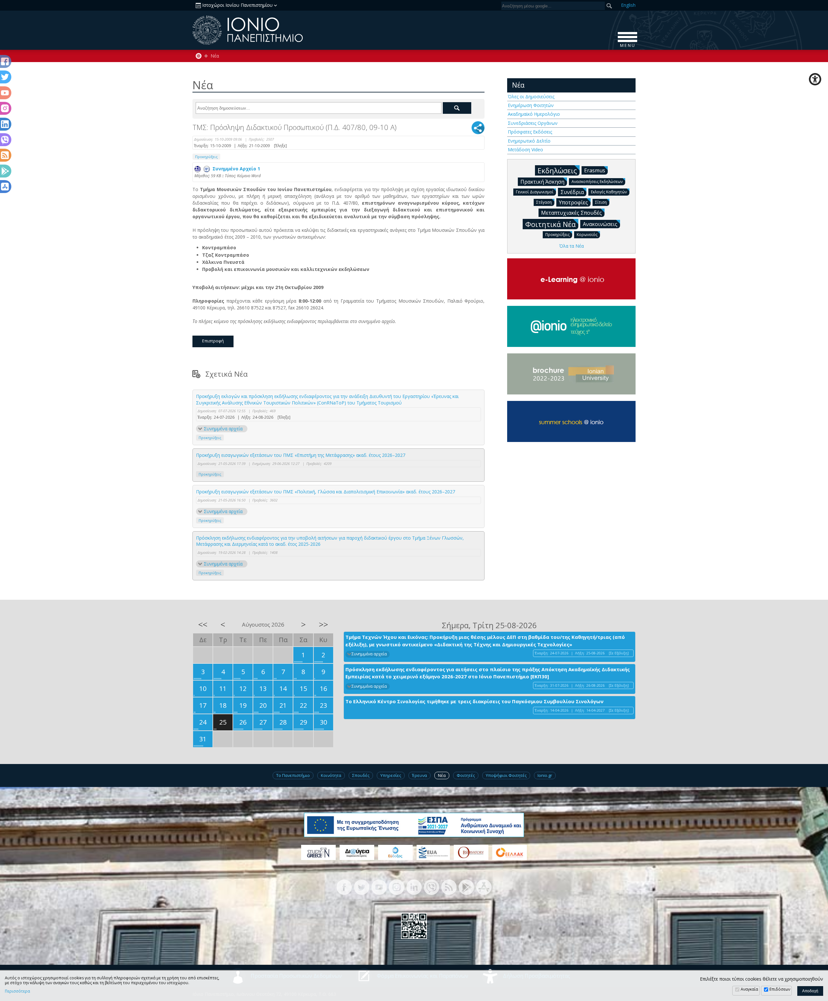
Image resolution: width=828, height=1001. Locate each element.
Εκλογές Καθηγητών (609, 192)
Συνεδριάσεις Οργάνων (533, 123)
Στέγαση (544, 202)
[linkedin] (414, 886)
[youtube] (379, 886)
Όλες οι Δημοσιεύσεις (531, 96)
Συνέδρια (572, 192)
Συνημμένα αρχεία (223, 428)
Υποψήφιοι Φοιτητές (506, 775)
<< (202, 624)
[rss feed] (449, 886)
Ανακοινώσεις (600, 224)
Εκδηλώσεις (557, 170)
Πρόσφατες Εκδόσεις (530, 132)
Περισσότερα (17, 991)
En (628, 5)
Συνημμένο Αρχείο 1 (235, 169)
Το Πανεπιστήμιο (293, 775)
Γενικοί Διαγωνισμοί (534, 192)
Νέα (215, 56)
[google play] (466, 886)
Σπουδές (360, 775)
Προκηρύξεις (206, 156)
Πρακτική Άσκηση (542, 181)
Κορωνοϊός (587, 234)
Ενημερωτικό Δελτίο (529, 141)
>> (323, 624)
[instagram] (396, 886)
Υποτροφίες (573, 202)
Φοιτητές (466, 775)
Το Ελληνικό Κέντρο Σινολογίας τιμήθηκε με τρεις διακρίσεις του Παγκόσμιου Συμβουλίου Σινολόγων (474, 701)
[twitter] (362, 886)
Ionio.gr (545, 775)
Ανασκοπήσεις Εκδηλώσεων (597, 181)
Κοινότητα (331, 775)
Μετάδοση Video (525, 149)
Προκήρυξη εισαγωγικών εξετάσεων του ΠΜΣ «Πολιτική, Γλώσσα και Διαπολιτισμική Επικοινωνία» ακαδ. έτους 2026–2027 (325, 492)
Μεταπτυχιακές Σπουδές (571, 212)
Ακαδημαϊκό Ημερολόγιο (534, 114)
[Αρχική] (198, 56)
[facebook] (344, 886)
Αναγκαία (749, 989)
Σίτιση (601, 202)
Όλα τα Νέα (571, 246)
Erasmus (594, 170)
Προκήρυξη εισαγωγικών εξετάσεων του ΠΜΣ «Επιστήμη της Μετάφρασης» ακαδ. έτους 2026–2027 (300, 455)
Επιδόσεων (779, 989)
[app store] (484, 886)
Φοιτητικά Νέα (550, 224)
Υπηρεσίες (390, 775)
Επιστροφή (213, 341)
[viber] (431, 886)
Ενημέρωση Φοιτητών (531, 105)
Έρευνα (419, 775)
